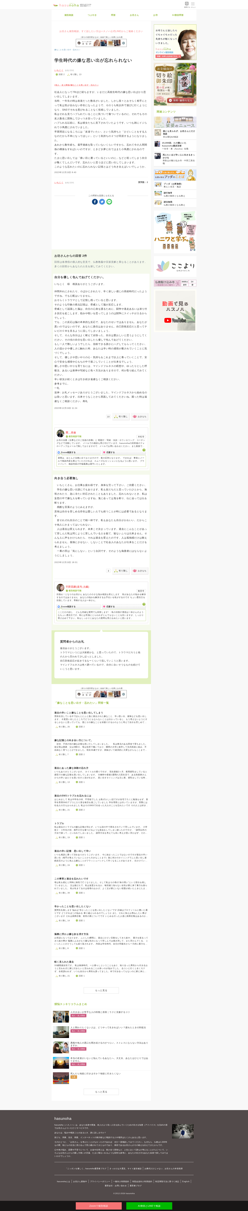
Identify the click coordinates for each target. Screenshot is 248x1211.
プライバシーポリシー (100, 1181)
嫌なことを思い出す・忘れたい (67, 50)
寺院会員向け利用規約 (142, 1181)
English (185, 1181)
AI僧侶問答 (178, 15)
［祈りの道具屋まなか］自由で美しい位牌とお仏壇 (101, 37)
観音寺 (141, 591)
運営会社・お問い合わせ (116, 1186)
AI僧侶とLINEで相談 (149, 1206)
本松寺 (141, 436)
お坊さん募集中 (80, 1181)
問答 (113, 15)
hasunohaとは (63, 1181)
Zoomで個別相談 (98, 1206)
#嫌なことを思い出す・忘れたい (84, 85)
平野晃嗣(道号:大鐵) (77, 586)
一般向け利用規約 (121, 1181)
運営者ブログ (136, 1186)
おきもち (142, 416)
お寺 (155, 15)
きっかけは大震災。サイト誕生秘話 (126, 1168)
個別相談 (69, 15)
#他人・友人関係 (62, 85)
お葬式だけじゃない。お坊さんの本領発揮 (164, 1168)
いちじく (59, 70)
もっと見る (101, 990)
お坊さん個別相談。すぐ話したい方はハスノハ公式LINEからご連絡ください (101, 31)
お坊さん (134, 15)
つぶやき (92, 15)
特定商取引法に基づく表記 (167, 1181)
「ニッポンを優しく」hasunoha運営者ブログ (85, 1168)
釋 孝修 (71, 432)
